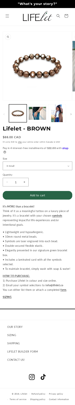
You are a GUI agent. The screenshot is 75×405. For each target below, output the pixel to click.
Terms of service (18, 399)
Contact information (59, 399)
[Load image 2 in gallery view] (37, 113)
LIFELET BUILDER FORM (22, 351)
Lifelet (24, 393)
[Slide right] (71, 114)
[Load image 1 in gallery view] (18, 113)
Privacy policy (56, 394)
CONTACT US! (16, 359)
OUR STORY (15, 326)
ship (20, 142)
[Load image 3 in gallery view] (57, 113)
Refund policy (38, 394)
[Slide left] (4, 114)
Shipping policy (38, 399)
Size (5, 158)
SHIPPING (13, 343)
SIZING (7, 296)
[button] (7, 16)
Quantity (7, 174)
